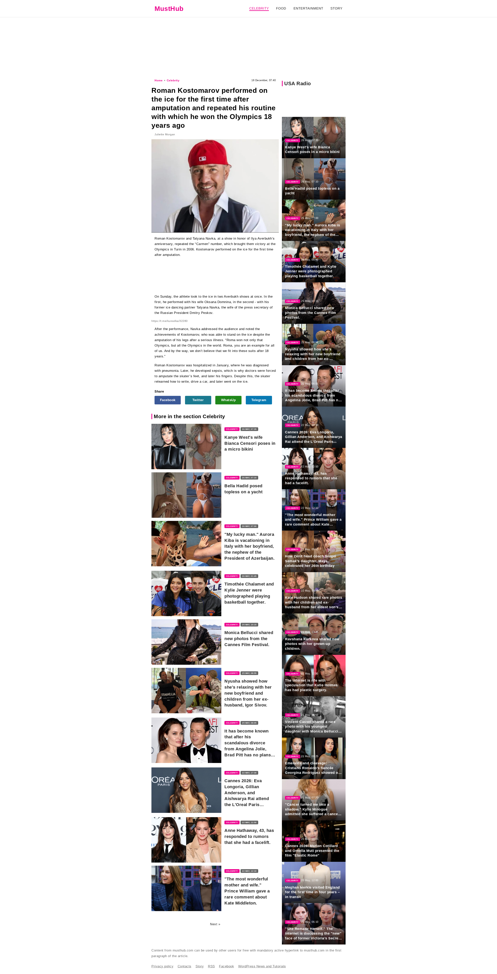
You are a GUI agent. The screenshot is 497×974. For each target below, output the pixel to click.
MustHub (169, 8)
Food (281, 8)
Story (336, 8)
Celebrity (259, 8)
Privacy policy (162, 966)
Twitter (198, 400)
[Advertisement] (248, 47)
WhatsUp (228, 400)
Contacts (184, 966)
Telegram (258, 400)
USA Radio (297, 83)
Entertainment (308, 8)
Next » (215, 924)
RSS (211, 966)
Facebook (168, 400)
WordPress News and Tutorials (262, 966)
